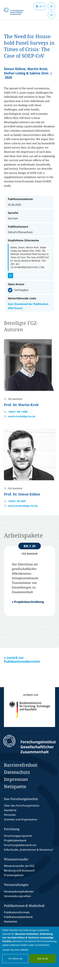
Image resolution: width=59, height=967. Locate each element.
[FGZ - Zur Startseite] (15, 11)
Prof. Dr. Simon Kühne (22, 494)
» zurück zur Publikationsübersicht (22, 659)
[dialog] (29, 947)
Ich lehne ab (15, 958)
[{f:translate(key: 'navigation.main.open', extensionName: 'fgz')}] (51, 15)
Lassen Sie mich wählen (15, 949)
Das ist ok (42, 958)
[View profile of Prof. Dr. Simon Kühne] (29, 454)
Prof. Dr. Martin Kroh (21, 405)
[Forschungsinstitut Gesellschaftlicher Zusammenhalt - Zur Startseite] (29, 744)
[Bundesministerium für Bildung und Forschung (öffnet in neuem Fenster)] (29, 707)
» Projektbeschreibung (28, 602)
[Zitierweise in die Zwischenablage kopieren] (10, 275)
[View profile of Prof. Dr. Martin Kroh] (29, 365)
